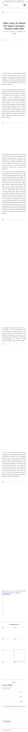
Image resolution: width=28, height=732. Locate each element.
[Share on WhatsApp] (4, 600)
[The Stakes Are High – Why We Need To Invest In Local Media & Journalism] (20, 644)
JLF (13, 592)
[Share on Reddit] (4, 612)
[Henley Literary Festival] (8, 632)
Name (21, 692)
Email (21, 696)
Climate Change (15, 591)
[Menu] (24, 5)
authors (6, 591)
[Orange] (14, 16)
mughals (17, 592)
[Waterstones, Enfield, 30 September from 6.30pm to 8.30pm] (8, 655)
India (21, 591)
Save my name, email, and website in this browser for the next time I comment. (15, 707)
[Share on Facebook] (4, 596)
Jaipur (24, 591)
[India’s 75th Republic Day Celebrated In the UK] (20, 667)
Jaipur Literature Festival (7, 592)
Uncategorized (20, 31)
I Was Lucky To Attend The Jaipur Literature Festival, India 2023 (14, 25)
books (10, 591)
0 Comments (12, 31)
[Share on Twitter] (4, 598)
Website (21, 701)
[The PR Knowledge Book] (8, 644)
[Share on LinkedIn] (4, 605)
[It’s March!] (20, 655)
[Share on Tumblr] (4, 608)
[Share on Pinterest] (4, 603)
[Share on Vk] (4, 610)
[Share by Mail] (4, 615)
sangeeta (14, 33)
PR (19, 592)
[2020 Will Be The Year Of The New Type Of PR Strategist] (8, 667)
